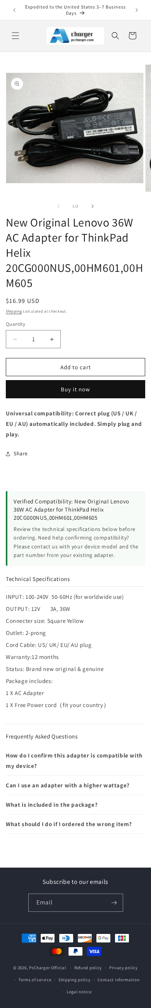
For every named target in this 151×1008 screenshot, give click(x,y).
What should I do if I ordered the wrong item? (69, 824)
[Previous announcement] (14, 10)
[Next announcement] (136, 10)
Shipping (14, 311)
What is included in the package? (52, 804)
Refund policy (88, 967)
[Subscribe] (114, 903)
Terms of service (35, 979)
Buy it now (75, 389)
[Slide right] (92, 206)
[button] (15, 35)
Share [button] (21, 453)
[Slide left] (58, 206)
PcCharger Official (47, 967)
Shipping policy (74, 979)
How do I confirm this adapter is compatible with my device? (74, 760)
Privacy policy (123, 967)
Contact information (118, 979)
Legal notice (79, 991)
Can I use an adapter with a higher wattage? (68, 785)
